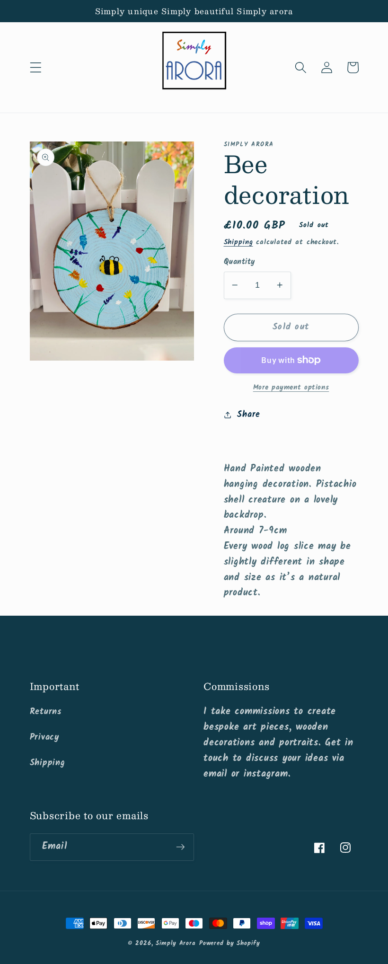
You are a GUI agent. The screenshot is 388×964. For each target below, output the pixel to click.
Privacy (44, 737)
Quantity (239, 262)
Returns (46, 711)
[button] (36, 67)
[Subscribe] (181, 847)
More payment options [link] (291, 388)
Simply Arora (176, 943)
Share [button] (248, 414)
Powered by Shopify (229, 943)
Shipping (238, 242)
